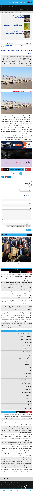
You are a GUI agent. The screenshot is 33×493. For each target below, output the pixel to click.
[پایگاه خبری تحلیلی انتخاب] (29, 2)
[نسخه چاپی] (1, 46)
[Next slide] (2, 234)
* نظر (30, 208)
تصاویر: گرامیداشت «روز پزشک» (23, 263)
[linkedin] (9, 177)
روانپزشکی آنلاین (27, 405)
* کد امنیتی (28, 222)
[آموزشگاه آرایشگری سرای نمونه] (16, 163)
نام (30, 198)
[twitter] (2, 177)
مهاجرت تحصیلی (27, 374)
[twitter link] (4, 479)
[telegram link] (7, 479)
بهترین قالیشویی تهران (26, 392)
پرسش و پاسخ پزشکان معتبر (24, 333)
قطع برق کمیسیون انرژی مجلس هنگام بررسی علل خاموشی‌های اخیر (17, 418)
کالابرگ (29, 367)
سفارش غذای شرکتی (26, 383)
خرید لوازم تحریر (27, 342)
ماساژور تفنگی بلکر (27, 352)
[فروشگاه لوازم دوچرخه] (16, 154)
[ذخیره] (6, 46)
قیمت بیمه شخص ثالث (25, 380)
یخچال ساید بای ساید (26, 339)
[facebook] (4, 177)
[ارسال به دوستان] (3, 46)
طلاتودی (29, 370)
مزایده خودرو (28, 389)
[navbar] (31, 6)
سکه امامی (28, 395)
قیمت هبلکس (28, 377)
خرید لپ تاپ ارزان (27, 345)
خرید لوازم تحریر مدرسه (25, 336)
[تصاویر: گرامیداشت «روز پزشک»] (16, 249)
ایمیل (29, 203)
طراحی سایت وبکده (26, 386)
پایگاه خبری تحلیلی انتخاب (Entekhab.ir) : (22, 91)
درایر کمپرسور (28, 364)
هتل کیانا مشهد (27, 349)
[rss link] (10, 479)
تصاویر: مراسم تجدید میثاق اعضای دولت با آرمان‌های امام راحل (18, 298)
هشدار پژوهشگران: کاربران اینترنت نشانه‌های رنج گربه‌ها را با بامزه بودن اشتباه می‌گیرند (14, 32)
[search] (2, 6)
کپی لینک (28, 169)
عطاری (29, 355)
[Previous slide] (6, 234)
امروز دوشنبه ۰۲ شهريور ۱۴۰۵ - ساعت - (22, 6)
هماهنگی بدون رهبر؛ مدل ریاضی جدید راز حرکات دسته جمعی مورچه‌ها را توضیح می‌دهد (14, 24)
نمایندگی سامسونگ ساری (25, 358)
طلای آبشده (28, 402)
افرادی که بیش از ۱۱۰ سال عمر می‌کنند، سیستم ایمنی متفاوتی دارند (14, 16)
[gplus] (7, 177)
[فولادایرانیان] (16, 145)
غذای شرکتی (28, 361)
